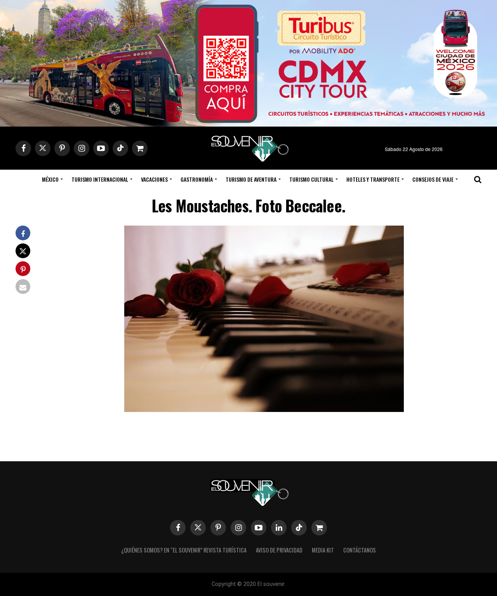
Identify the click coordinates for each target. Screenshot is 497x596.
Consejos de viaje (433, 179)
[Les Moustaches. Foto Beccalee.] (264, 409)
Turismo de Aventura (251, 179)
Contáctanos (359, 550)
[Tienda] (319, 527)
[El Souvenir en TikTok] (299, 527)
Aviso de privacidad (279, 550)
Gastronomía (197, 179)
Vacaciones (154, 179)
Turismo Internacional (99, 179)
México (50, 179)
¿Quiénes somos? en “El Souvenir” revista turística (184, 550)
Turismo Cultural (311, 179)
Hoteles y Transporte (373, 179)
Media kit (323, 550)
